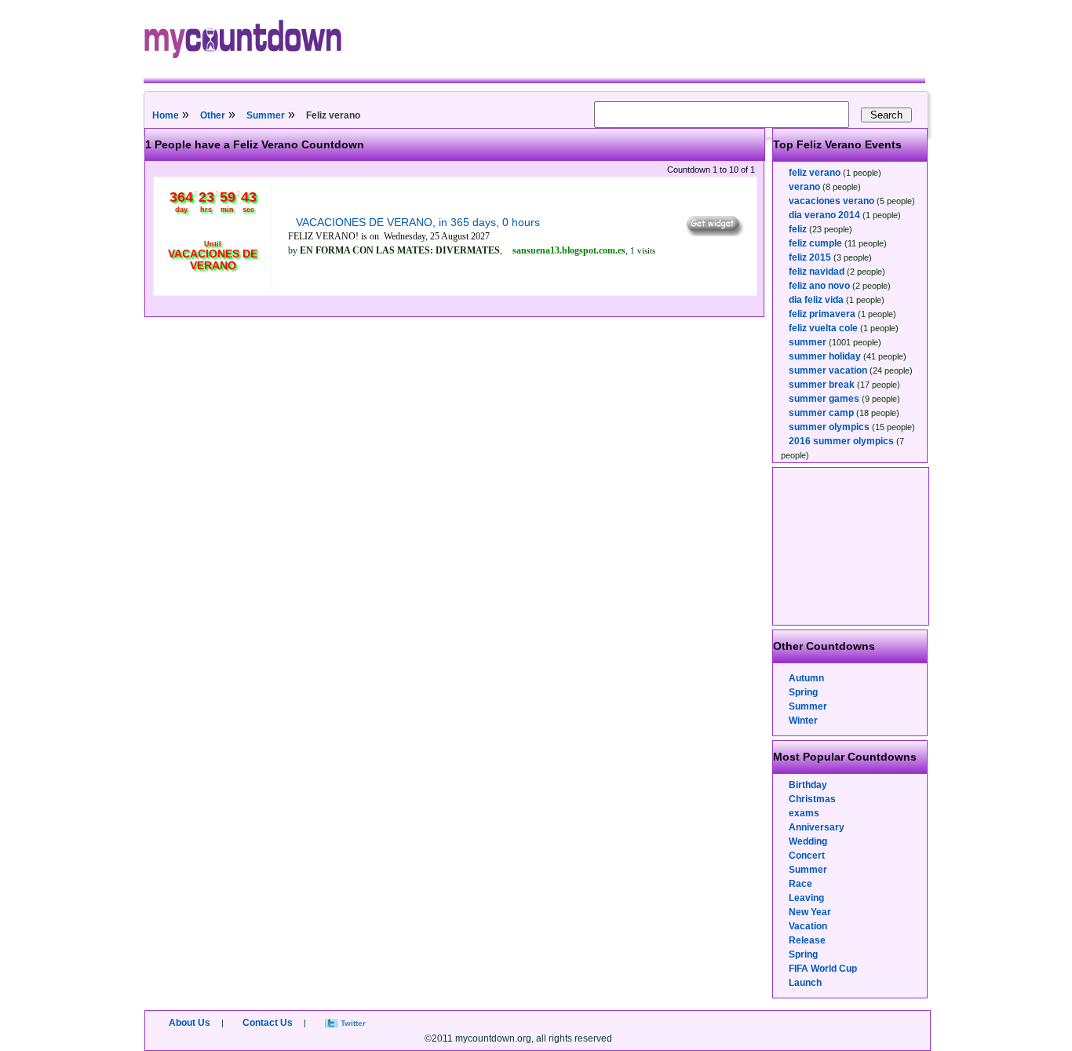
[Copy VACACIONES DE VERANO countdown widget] (714, 232)
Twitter (353, 1023)
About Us (189, 1022)
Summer (265, 115)
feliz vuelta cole (823, 328)
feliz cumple (815, 243)
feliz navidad (816, 271)
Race (800, 883)
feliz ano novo (819, 285)
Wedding (808, 841)
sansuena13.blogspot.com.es (568, 250)
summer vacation (828, 370)
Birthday (808, 784)
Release (807, 940)
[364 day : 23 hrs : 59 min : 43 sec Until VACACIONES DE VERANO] (213, 284)
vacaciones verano (831, 200)
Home (165, 115)
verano (804, 186)
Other (212, 115)
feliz (798, 229)
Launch (805, 982)
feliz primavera (822, 313)
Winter (803, 720)
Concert (807, 855)
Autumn (806, 678)
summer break (822, 384)
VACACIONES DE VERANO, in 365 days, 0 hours (418, 222)
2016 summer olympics (841, 441)
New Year (810, 912)
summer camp (821, 412)
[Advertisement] (851, 546)
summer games (824, 398)
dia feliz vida (816, 299)
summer (807, 342)
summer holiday (825, 356)
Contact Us (267, 1022)
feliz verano (814, 172)
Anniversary (816, 827)
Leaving (806, 897)
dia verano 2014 (824, 215)
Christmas (812, 799)
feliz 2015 (810, 257)
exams (804, 813)
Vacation (808, 926)
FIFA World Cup (823, 968)
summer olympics (829, 426)
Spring (803, 692)
